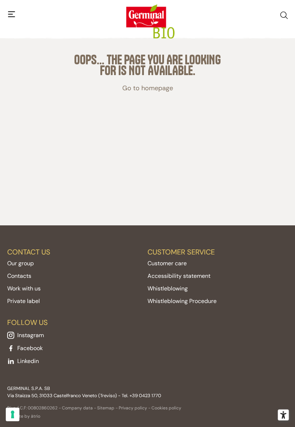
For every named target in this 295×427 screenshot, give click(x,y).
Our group (20, 263)
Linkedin (28, 361)
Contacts (19, 276)
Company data (77, 408)
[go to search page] (284, 14)
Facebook (30, 348)
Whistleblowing (168, 288)
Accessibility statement (179, 276)
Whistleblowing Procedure (182, 301)
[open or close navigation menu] (11, 14)
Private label (23, 301)
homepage (157, 88)
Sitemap (105, 408)
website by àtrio (23, 416)
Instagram (30, 335)
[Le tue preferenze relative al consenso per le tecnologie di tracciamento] (12, 414)
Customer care (167, 263)
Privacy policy (133, 408)
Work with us (24, 288)
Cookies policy (166, 408)
